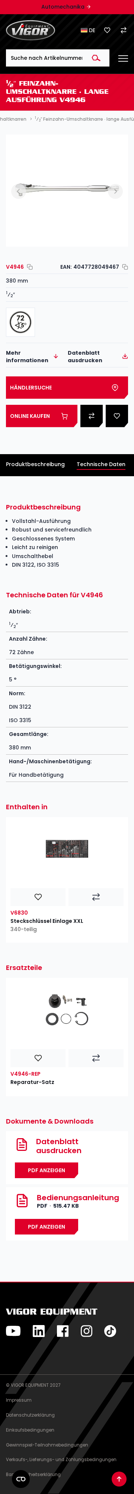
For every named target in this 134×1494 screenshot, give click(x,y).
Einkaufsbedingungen (30, 1430)
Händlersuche (31, 387)
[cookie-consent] (21, 1479)
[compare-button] (96, 897)
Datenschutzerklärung (30, 1415)
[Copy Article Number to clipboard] (28, 267)
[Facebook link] (62, 1331)
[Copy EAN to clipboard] (123, 267)
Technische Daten (101, 464)
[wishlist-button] (38, 897)
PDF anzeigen (46, 1226)
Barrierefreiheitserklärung (33, 1475)
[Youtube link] (13, 1331)
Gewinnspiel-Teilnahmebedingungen (47, 1445)
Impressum (19, 1400)
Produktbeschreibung (35, 464)
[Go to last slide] (18, 191)
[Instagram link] (86, 1331)
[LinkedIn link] (39, 1331)
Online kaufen (30, 416)
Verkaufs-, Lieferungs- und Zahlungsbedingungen (61, 1460)
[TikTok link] (110, 1331)
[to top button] (119, 1479)
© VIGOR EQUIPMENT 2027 (33, 1385)
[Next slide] (115, 191)
